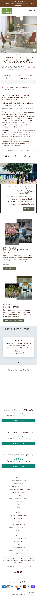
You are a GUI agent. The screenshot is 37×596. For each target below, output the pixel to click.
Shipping (9, 69)
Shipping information (18, 150)
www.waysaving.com (15, 145)
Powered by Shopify (18, 594)
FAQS (18, 530)
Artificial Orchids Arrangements (18, 489)
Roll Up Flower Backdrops (18, 486)
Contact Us (18, 504)
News (18, 521)
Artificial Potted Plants (18, 515)
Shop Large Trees (13, 320)
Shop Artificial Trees (18, 481)
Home (18, 478)
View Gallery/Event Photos (18, 498)
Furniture (18, 495)
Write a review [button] (18, 421)
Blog (18, 507)
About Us (18, 501)
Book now (9, 268)
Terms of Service (18, 524)
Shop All (28, 209)
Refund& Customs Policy (18, 527)
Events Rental (18, 483)
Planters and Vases (18, 492)
